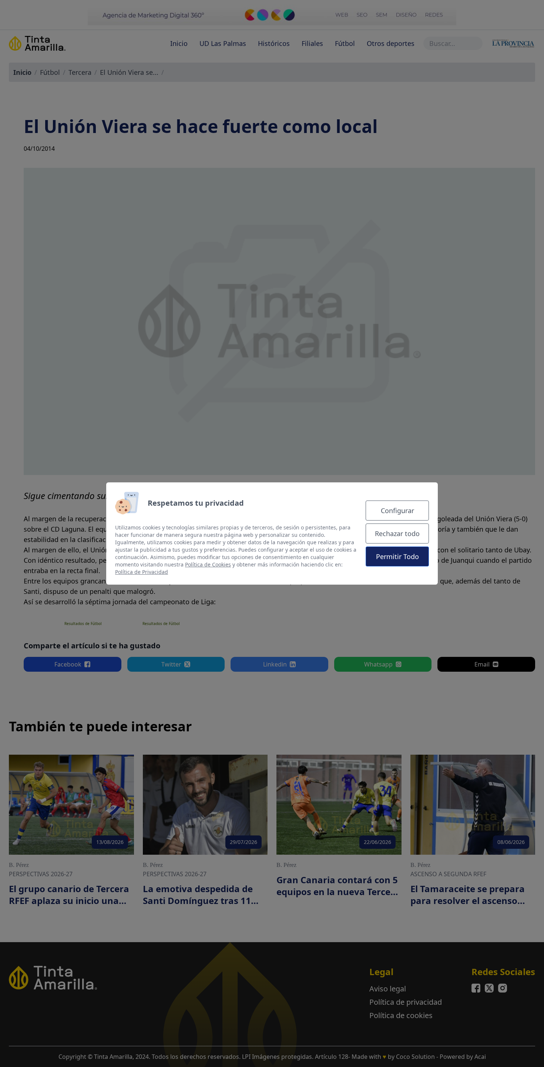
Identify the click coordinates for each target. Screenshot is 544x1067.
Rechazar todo (397, 533)
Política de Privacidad (141, 571)
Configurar (397, 510)
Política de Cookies (208, 564)
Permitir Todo (397, 556)
